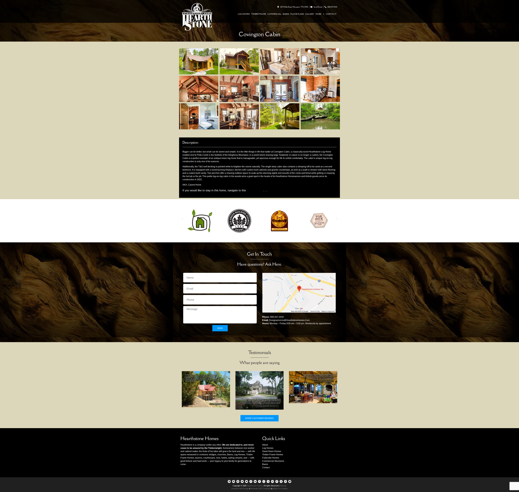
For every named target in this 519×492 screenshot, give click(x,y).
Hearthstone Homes (254, 486)
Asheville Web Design (240, 489)
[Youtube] (246, 481)
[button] (182, 218)
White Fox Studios (280, 489)
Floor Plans (297, 14)
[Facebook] (233, 481)
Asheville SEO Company (260, 489)
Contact (331, 14)
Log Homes (244, 14)
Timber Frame (258, 14)
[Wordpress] (285, 481)
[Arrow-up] (259, 481)
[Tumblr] (281, 481)
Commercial (274, 14)
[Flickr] (289, 481)
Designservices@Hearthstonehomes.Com (289, 320)
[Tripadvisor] (272, 481)
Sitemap (283, 486)
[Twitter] (242, 481)
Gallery (309, 14)
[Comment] (263, 481)
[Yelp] (268, 481)
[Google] (237, 481)
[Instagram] (250, 481)
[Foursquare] (276, 481)
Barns (286, 14)
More (318, 14)
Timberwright (215, 448)
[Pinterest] (229, 481)
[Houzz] (255, 481)
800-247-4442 (277, 317)
